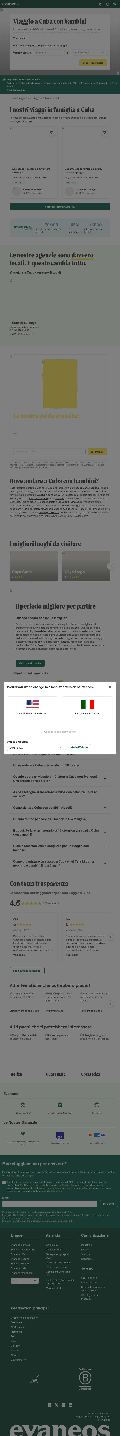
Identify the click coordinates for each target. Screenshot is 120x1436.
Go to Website (79, 747)
